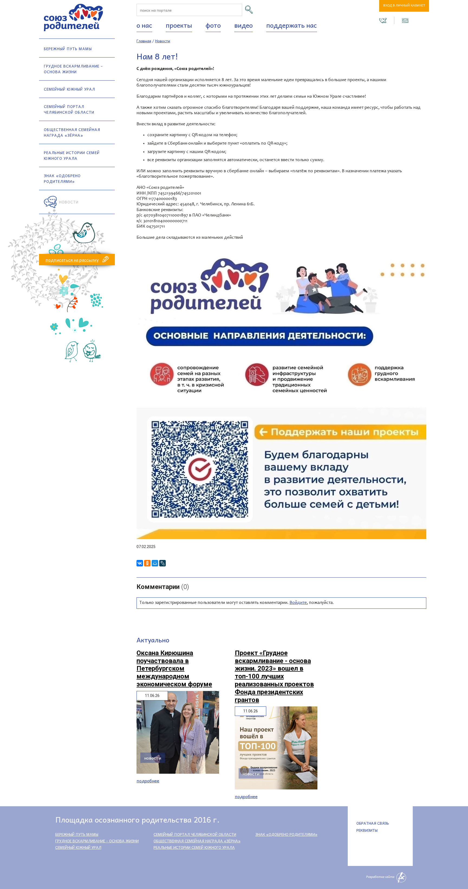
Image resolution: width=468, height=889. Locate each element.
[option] (281, 394)
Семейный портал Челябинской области (69, 109)
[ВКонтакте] (139, 563)
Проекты (179, 25)
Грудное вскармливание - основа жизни (73, 69)
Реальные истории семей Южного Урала (72, 155)
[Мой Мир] (155, 563)
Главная (143, 41)
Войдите (298, 603)
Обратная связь (372, 823)
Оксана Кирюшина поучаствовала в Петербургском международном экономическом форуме (174, 668)
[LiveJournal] (162, 563)
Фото (213, 25)
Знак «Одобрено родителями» (62, 178)
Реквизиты (367, 830)
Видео (243, 25)
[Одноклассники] (147, 563)
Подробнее (147, 780)
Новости (69, 202)
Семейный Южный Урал (69, 89)
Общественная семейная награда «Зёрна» (72, 132)
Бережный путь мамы (68, 49)
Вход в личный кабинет (404, 6)
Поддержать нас (291, 25)
